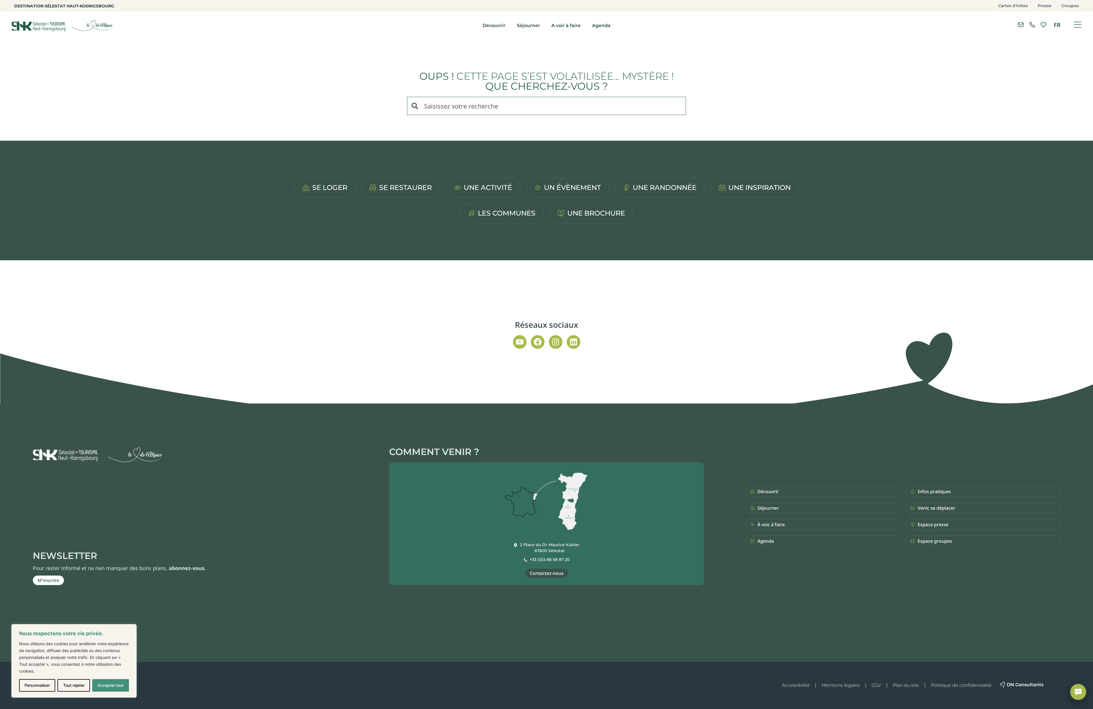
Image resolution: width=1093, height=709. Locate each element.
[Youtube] (520, 342)
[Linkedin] (573, 342)
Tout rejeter (74, 685)
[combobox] (546, 106)
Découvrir (494, 25)
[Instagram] (555, 342)
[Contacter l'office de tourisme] (1021, 25)
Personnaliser (37, 685)
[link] (1032, 25)
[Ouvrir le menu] (1078, 25)
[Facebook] (538, 342)
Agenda (601, 25)
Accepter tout (111, 685)
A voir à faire (566, 25)
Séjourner (528, 25)
